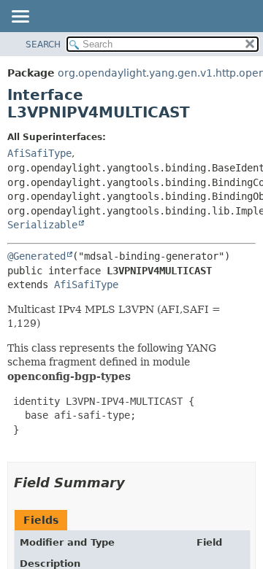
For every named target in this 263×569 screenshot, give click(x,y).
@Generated (36, 256)
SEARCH (43, 44)
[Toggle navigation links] (19, 17)
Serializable (42, 225)
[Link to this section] (135, 482)
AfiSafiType (39, 153)
